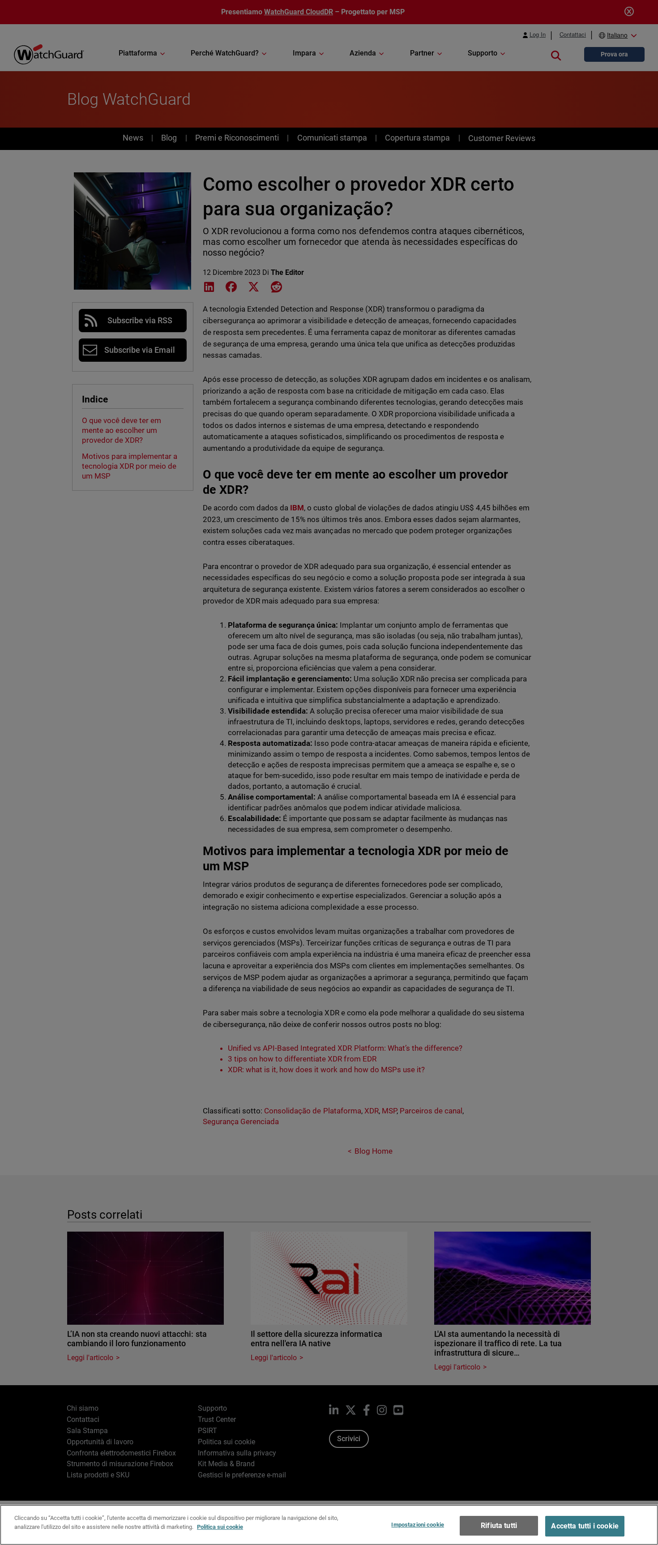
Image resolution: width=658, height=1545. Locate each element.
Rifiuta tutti (499, 1525)
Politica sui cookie (220, 1526)
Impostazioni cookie (417, 1524)
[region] (329, 1525)
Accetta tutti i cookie (585, 1526)
